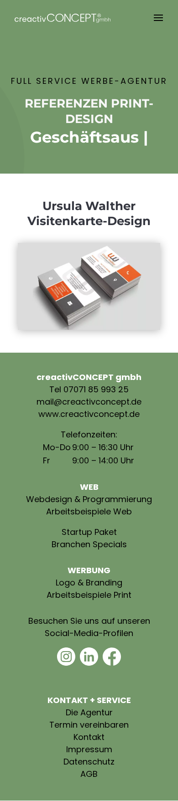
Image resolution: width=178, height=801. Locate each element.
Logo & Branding (89, 582)
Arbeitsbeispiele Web (89, 511)
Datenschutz (89, 761)
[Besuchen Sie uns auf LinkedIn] (89, 662)
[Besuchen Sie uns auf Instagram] (66, 662)
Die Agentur (89, 712)
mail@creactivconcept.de (89, 401)
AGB (89, 774)
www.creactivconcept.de (89, 414)
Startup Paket (89, 532)
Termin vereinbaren (89, 724)
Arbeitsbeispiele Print (89, 595)
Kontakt (89, 737)
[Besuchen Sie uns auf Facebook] (112, 662)
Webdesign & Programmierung (89, 499)
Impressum (89, 749)
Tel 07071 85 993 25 (89, 389)
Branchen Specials (89, 544)
